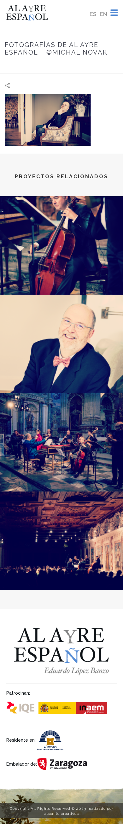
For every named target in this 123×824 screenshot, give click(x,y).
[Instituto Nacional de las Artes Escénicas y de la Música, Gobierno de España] (74, 707)
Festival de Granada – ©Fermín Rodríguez (61, 474)
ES (93, 14)
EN (103, 14)
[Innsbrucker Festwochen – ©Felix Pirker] (61, 517)
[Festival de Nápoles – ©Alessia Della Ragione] (61, 222)
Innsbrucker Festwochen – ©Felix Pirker (61, 573)
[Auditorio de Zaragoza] (51, 739)
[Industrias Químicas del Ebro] (22, 707)
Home (32, 66)
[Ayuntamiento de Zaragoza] (63, 763)
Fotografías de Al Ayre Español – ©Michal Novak (62, 376)
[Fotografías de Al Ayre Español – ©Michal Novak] (61, 119)
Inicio (15, 66)
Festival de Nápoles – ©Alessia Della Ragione (61, 277)
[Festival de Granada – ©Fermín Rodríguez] (61, 419)
